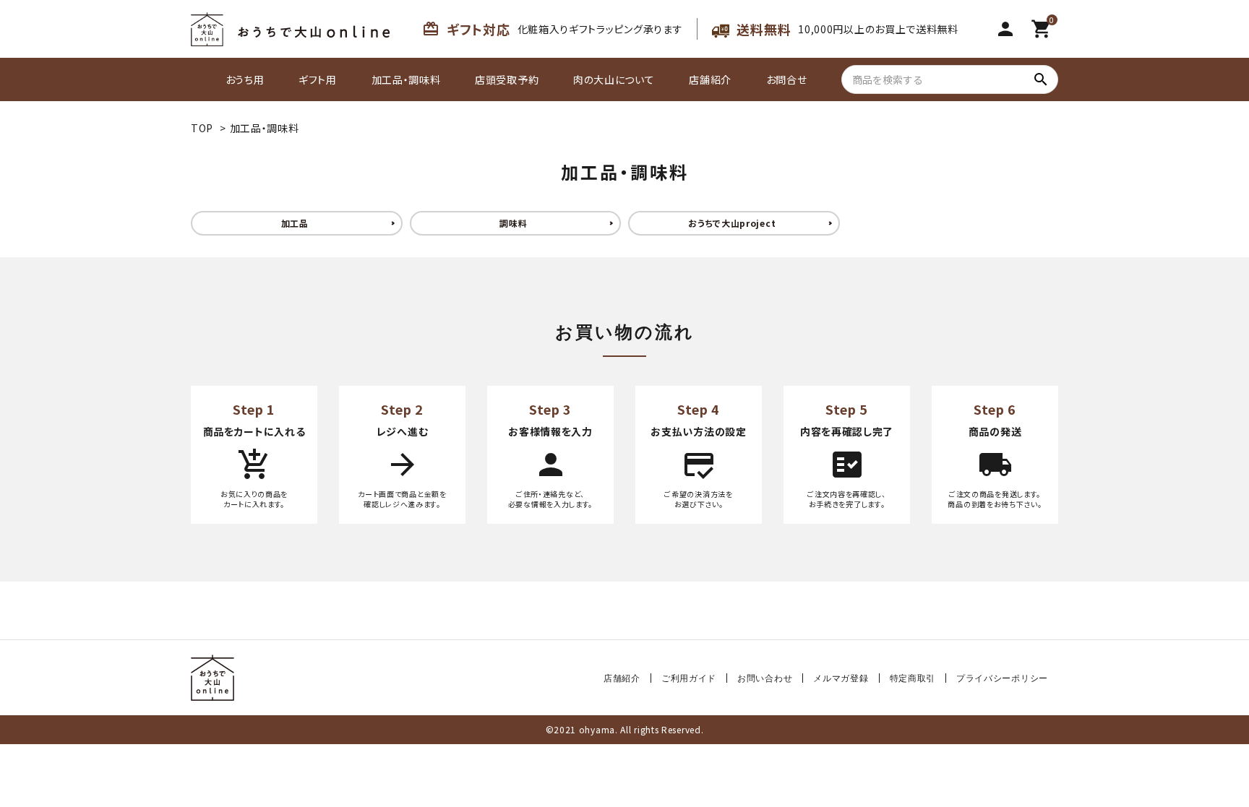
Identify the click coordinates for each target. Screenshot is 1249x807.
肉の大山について (614, 79)
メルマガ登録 (840, 678)
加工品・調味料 (406, 79)
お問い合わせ (764, 678)
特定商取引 (913, 678)
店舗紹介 (710, 79)
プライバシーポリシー (1002, 678)
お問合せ (786, 79)
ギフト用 (318, 79)
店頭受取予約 (506, 79)
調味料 (513, 223)
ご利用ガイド (688, 678)
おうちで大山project (732, 223)
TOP (202, 128)
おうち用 (245, 79)
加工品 (295, 223)
